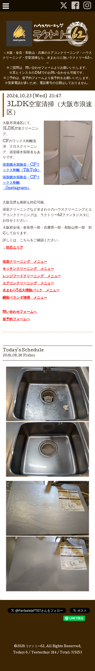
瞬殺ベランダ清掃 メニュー (25, 298)
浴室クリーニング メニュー (25, 262)
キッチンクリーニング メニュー (28, 269)
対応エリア (14, 248)
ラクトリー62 (35, 646)
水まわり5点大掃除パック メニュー (31, 290)
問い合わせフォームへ (20, 312)
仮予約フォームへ (16, 319)
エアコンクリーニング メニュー (28, 283)
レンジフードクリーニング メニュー (32, 276)
